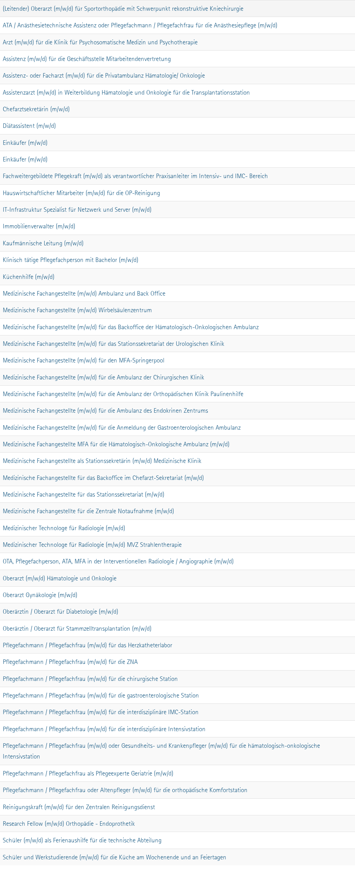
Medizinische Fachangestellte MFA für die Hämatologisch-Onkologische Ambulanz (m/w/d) (116, 444)
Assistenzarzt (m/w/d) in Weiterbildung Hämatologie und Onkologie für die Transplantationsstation (126, 92)
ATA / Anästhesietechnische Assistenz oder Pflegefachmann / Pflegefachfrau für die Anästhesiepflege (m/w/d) (140, 25)
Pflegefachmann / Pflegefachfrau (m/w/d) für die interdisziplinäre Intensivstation (104, 729)
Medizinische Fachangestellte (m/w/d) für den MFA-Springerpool (83, 360)
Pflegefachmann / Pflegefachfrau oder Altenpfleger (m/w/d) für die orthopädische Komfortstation (125, 790)
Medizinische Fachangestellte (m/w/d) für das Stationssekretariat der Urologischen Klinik (113, 343)
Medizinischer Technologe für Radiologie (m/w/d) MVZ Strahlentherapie (92, 544)
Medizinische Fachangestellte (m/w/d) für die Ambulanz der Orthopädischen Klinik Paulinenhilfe (123, 393)
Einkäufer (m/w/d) (25, 142)
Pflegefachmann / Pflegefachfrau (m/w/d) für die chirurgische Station (90, 678)
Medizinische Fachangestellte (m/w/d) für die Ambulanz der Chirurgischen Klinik (103, 377)
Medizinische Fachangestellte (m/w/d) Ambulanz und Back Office (84, 293)
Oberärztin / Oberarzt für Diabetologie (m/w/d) (60, 611)
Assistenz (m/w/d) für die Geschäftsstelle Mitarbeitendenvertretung (87, 58)
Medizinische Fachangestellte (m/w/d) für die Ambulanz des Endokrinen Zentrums (105, 410)
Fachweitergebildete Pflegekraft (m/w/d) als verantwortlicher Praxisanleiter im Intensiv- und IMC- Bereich (135, 175)
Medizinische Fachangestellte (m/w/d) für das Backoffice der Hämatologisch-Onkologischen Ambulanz (131, 327)
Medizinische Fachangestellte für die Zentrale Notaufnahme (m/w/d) (88, 511)
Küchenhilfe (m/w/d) (28, 276)
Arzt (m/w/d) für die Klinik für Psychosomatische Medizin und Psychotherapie (100, 42)
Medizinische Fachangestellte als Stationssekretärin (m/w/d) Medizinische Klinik (102, 460)
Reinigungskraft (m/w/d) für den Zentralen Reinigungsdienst (79, 807)
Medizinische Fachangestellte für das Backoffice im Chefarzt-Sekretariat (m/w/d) (103, 477)
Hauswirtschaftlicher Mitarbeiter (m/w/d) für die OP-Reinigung (81, 192)
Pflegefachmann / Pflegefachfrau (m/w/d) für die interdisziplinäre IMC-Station (101, 712)
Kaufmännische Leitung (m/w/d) (43, 243)
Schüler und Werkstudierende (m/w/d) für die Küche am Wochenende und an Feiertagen (114, 857)
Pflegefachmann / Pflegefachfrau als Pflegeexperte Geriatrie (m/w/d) (88, 773)
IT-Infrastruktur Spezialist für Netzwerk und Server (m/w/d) (77, 209)
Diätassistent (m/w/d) (29, 125)
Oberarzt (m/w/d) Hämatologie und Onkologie (59, 578)
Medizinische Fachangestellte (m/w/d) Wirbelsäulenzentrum (77, 310)
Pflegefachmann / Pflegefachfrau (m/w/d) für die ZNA (70, 661)
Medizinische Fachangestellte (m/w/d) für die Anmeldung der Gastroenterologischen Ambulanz (122, 427)
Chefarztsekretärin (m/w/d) (36, 109)
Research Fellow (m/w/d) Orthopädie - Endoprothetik (69, 823)
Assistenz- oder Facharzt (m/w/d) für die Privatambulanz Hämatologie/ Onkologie (104, 75)
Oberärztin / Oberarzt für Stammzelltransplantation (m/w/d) (77, 628)
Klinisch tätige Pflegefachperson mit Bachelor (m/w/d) (70, 259)
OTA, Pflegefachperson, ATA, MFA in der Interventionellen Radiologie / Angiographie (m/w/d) (118, 561)
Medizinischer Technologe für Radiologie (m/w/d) (64, 528)
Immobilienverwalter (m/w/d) (39, 226)
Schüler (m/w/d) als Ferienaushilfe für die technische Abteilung (82, 840)
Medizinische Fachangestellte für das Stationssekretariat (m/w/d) (83, 494)
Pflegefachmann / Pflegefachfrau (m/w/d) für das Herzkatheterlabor (87, 645)
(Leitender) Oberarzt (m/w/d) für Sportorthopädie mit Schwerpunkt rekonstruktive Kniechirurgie (123, 8)
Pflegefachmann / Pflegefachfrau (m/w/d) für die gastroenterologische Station (101, 695)
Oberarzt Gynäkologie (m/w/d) (40, 594)
